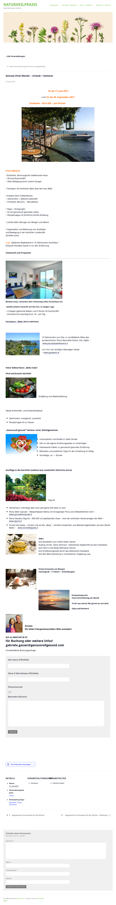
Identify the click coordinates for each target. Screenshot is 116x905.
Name (8, 862)
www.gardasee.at (51, 352)
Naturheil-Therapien (69, 5)
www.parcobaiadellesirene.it (55, 343)
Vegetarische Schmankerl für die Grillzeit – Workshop (86, 815)
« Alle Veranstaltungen (15, 56)
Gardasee (12, 802)
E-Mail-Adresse (11, 870)
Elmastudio (40, 898)
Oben (5, 901)
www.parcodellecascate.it (20, 514)
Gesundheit (54, 5)
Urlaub (11, 795)
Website (8, 878)
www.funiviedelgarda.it (28, 527)
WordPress (20, 898)
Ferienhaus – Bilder (14, 321)
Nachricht (10, 841)
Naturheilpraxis (20, 4)
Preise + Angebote (86, 5)
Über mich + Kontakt (103, 5)
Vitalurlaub (13, 804)
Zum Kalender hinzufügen (21, 764)
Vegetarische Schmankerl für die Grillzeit (27, 815)
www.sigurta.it (15, 520)
